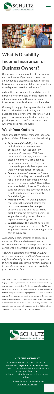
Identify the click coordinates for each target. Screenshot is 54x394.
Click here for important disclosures (27, 381)
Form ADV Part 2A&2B (27, 384)
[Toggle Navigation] (48, 6)
